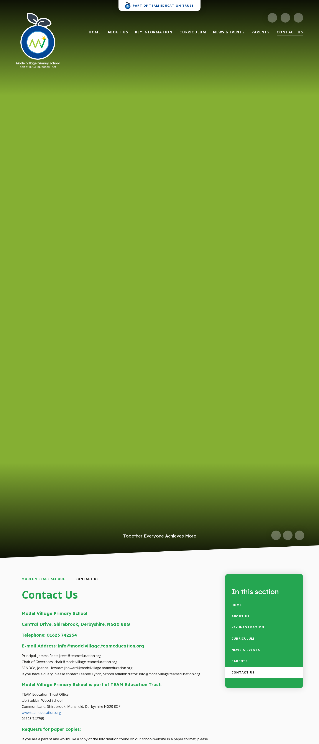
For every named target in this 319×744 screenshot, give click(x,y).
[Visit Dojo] (272, 18)
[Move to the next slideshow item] (288, 535)
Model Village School (43, 579)
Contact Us (87, 579)
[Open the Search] (298, 18)
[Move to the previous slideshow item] (276, 535)
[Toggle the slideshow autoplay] (299, 535)
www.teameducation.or (40, 712)
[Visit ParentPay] (285, 18)
